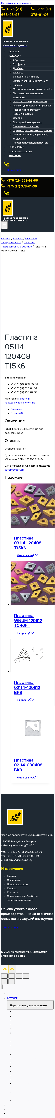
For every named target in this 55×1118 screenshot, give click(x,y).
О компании (16, 147)
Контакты (15, 155)
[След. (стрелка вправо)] (11, 981)
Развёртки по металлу (26, 109)
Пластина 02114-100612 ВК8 (27, 687)
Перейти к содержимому (16, 3)
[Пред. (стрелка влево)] (4, 981)
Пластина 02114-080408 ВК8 (28, 765)
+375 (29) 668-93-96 (21, 181)
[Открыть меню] (4, 225)
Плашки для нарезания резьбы (32, 105)
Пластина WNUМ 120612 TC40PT (28, 620)
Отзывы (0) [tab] (17, 413)
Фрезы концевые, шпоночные (30, 142)
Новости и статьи (20, 151)
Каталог (12, 888)
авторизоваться (14, 469)
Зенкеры (18, 72)
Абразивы (19, 60)
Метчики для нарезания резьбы (32, 89)
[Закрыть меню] (2, 986)
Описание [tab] (16, 409)
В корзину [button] (23, 633)
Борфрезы (19, 64)
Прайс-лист (14, 170)
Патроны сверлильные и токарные (28, 95)
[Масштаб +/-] (4, 976)
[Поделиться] (19, 976)
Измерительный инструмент (30, 80)
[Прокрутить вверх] (4, 969)
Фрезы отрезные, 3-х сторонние (32, 130)
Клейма (17, 85)
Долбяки (18, 68)
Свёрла (17, 118)
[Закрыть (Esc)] (26, 976)
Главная (14, 51)
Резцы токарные (23, 113)
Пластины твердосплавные (30, 101)
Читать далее (25, 555)
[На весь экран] (11, 976)
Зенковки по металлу (26, 76)
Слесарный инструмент (27, 122)
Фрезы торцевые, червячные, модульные (30, 136)
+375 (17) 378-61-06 (21, 186)
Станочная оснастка (26, 126)
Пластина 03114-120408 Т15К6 (27, 543)
